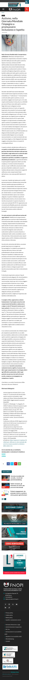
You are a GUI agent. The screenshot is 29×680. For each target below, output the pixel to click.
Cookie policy (9, 615)
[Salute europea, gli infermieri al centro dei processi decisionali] (6, 485)
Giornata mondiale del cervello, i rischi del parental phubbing (17, 478)
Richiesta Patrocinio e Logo (13, 624)
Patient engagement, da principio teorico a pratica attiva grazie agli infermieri (18, 493)
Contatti (8, 641)
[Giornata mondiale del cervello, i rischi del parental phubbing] (6, 478)
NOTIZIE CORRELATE (7, 471)
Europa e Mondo (4, 487)
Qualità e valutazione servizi (13, 620)
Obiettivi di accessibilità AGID (14, 636)
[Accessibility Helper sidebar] (27, 2)
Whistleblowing (10, 639)
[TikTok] (9, 607)
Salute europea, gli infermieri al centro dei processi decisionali (17, 485)
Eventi (3, 15)
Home (3, 12)
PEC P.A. (8, 629)
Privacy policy (9, 613)
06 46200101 (9, 597)
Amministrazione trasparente (14, 627)
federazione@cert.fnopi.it (12, 599)
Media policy (9, 617)
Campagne (4, 480)
